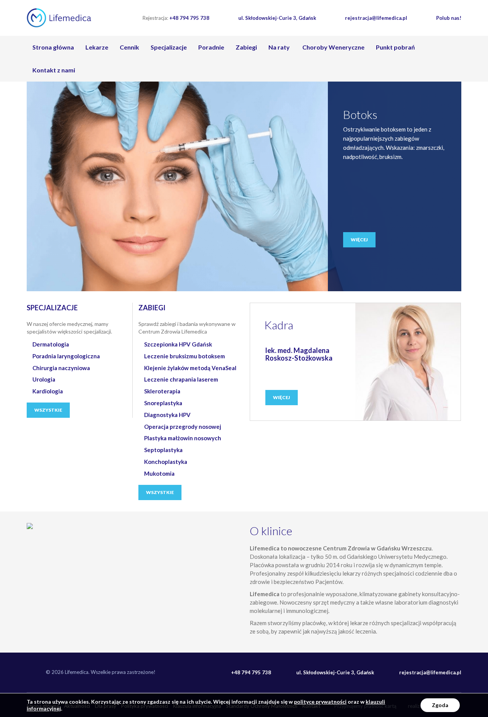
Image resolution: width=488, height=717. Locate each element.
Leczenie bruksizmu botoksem (184, 356)
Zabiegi (246, 47)
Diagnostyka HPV (167, 414)
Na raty (279, 47)
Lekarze (96, 47)
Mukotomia (159, 473)
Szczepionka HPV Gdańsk (178, 344)
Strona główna (53, 47)
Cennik (129, 47)
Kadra (278, 325)
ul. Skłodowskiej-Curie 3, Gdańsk (277, 18)
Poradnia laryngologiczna (66, 356)
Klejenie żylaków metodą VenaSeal (190, 367)
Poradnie (211, 47)
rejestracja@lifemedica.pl (376, 18)
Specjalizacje (169, 47)
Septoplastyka (163, 449)
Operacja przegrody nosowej (182, 426)
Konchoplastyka (165, 461)
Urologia (43, 379)
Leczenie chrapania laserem (181, 379)
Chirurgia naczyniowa (61, 367)
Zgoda (440, 705)
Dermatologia (50, 344)
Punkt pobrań (395, 47)
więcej (359, 239)
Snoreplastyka (163, 402)
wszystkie (48, 410)
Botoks (360, 114)
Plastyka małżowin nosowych (182, 438)
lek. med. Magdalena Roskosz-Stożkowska (298, 354)
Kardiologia (47, 391)
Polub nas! (448, 18)
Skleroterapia (162, 391)
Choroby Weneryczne (332, 47)
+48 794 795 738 (176, 18)
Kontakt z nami (53, 70)
